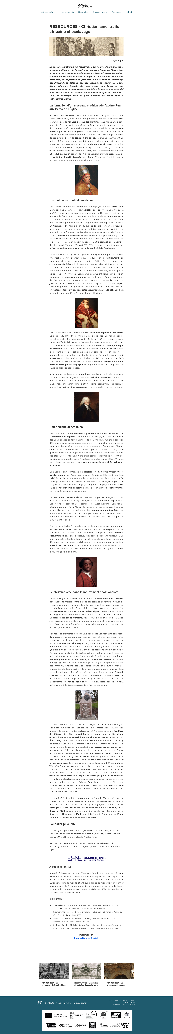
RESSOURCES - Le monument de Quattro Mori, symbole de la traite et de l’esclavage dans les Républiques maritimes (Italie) (53, 984)
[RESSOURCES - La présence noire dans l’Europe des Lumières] (119, 971)
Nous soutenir (79, 1003)
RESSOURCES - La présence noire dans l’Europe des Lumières (116, 984)
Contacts (49, 1003)
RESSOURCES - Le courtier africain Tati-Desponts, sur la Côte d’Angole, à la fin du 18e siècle (86, 984)
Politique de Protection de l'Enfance (124, 1004)
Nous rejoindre (63, 1003)
